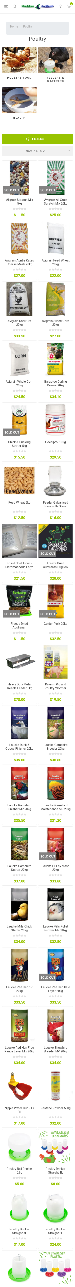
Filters (38, 139)
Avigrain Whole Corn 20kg (19, 383)
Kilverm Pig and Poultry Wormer (55, 686)
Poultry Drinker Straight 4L (19, 1231)
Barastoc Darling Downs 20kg (55, 383)
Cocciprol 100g (55, 442)
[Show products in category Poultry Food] (19, 60)
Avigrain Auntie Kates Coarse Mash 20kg (19, 262)
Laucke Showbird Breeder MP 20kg (55, 1049)
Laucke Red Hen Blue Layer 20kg (55, 989)
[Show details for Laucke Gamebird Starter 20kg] (19, 844)
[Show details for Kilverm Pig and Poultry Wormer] (55, 662)
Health (19, 117)
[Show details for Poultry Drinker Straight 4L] (19, 1207)
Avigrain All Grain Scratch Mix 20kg (55, 201)
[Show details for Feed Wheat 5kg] (19, 480)
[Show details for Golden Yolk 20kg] (55, 601)
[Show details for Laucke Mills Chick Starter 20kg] (19, 904)
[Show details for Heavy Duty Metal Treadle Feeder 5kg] (19, 662)
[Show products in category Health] (19, 100)
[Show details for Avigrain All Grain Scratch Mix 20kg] (55, 178)
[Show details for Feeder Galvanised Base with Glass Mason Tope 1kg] (55, 480)
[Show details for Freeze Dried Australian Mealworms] (19, 601)
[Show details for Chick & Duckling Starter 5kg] (19, 420)
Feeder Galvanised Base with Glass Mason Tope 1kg (55, 506)
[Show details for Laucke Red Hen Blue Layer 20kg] (55, 965)
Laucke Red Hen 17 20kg (19, 989)
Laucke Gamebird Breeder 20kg (56, 746)
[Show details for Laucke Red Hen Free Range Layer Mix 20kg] (19, 1025)
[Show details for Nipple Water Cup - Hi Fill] (19, 1086)
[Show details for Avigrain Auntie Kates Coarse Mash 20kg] (19, 238)
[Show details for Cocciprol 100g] (55, 420)
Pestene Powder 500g (56, 1108)
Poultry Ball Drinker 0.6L (19, 1170)
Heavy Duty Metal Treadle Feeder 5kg (19, 686)
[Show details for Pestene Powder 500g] (55, 1086)
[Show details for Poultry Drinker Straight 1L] (55, 1146)
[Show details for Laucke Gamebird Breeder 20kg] (55, 722)
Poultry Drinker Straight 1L (55, 1170)
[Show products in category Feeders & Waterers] (55, 60)
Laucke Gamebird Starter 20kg (19, 868)
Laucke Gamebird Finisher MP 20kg (19, 807)
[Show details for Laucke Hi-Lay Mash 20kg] (55, 844)
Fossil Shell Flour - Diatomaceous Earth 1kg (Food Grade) (19, 567)
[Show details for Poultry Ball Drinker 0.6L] (19, 1146)
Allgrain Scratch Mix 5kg (19, 201)
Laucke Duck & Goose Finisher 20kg (19, 746)
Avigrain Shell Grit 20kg (19, 323)
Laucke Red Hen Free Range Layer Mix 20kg (19, 1049)
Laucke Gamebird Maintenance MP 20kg (56, 807)
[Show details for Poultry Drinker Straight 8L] (55, 1207)
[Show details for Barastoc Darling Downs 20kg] (55, 359)
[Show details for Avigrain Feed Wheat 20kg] (55, 238)
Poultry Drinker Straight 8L (55, 1231)
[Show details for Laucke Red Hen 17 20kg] (19, 965)
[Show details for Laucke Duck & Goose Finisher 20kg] (19, 722)
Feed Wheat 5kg (19, 502)
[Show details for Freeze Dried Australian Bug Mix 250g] (55, 541)
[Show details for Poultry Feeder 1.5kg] (19, 1268)
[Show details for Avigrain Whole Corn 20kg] (19, 359)
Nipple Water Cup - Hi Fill (19, 1110)
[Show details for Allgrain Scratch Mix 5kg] (19, 178)
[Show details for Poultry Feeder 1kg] (55, 1268)
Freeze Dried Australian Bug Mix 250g (55, 567)
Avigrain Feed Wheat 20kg (56, 262)
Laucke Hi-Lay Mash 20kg (55, 868)
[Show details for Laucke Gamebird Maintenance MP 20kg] (55, 783)
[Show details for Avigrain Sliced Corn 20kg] (55, 299)
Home (14, 26)
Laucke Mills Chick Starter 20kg (19, 928)
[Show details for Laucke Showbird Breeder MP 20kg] (55, 1025)
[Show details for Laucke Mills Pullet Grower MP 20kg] (55, 904)
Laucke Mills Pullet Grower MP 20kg (55, 928)
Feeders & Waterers (55, 79)
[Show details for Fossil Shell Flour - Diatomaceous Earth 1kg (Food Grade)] (19, 541)
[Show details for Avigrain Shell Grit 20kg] (19, 299)
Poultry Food (19, 77)
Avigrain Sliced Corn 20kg (55, 323)
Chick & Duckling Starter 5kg (19, 444)
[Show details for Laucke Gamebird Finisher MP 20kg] (19, 783)
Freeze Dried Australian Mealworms (19, 627)
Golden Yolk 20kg (55, 624)
